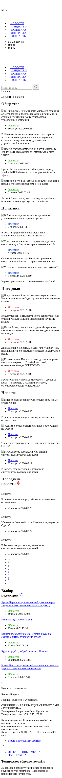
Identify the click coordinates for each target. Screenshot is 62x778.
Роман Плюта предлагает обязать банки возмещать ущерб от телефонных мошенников (30, 667)
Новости (13, 408)
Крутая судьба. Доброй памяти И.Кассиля (24, 651)
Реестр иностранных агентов (24, 740)
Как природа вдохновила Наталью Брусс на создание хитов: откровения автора (26, 635)
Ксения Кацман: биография (16, 619)
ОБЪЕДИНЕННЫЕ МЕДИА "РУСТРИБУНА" (24, 753)
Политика (13, 223)
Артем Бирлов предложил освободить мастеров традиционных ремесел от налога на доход (28, 604)
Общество (13, 125)
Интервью (14, 307)
